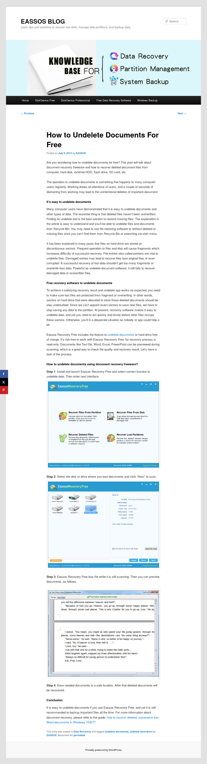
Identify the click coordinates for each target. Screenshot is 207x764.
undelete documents (121, 334)
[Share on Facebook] (4, 374)
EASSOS (81, 153)
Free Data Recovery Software (113, 100)
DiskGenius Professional (75, 100)
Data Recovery (82, 731)
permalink (79, 735)
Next (182, 113)
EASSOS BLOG (43, 21)
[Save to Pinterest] (4, 390)
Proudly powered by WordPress (103, 750)
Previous (27, 113)
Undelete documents (117, 731)
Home (25, 100)
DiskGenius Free (45, 100)
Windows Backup (147, 100)
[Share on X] (4, 382)
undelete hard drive (141, 731)
